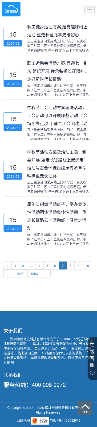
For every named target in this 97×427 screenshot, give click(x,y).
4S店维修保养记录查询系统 (62, 352)
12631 (35, 273)
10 (87, 265)
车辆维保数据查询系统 (47, 357)
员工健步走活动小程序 (50, 348)
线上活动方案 (27, 352)
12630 (19, 273)
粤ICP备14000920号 (65, 420)
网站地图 (24, 420)
